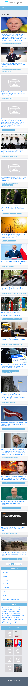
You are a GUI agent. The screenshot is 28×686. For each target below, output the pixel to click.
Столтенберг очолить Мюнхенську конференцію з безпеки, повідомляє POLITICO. (13, 65)
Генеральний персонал (7, 185)
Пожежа (4, 623)
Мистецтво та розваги (10, 580)
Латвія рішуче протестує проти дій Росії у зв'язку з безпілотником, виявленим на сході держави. (14, 424)
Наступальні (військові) (12, 318)
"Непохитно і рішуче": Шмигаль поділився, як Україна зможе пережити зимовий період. (13, 339)
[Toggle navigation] (3, 8)
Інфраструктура (12, 619)
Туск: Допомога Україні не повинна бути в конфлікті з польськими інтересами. (14, 262)
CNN (12, 98)
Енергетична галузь (16, 344)
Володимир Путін (12, 623)
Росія (8, 98)
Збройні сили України (12, 43)
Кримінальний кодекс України (14, 293)
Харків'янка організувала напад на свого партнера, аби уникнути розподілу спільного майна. (14, 288)
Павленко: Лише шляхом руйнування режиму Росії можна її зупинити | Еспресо (13, 503)
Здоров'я (5, 584)
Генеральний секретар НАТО (14, 69)
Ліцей (19, 43)
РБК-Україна (15, 457)
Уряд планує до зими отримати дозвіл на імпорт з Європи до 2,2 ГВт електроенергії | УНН (13, 236)
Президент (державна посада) (11, 611)
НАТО (8, 213)
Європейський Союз (8, 617)
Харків (23, 293)
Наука (5, 595)
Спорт (5, 591)
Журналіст (20, 619)
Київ (13, 266)
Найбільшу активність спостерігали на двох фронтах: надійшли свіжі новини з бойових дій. (13, 178)
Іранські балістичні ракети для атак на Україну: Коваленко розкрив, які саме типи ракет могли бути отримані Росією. (14, 478)
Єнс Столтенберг (6, 71)
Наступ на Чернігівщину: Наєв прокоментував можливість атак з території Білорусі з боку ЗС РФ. (12, 314)
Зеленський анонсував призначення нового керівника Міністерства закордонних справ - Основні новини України (13, 208)
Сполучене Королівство (14, 621)
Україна (12, 129)
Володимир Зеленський (16, 213)
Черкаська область (6, 372)
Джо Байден (13, 156)
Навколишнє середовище (11, 599)
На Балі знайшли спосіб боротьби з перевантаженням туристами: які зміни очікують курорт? (14, 93)
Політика (4, 43)
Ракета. (18, 609)
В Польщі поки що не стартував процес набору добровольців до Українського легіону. (13, 554)
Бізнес (5, 576)
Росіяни (15, 608)
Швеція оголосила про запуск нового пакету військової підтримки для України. (13, 528)
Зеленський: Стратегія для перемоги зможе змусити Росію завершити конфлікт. (13, 151)
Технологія (6, 587)
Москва (12, 402)
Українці (12, 609)
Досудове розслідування (13, 371)
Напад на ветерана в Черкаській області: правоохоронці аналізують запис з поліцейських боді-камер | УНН (14, 366)
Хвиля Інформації (15, 3)
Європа (9, 240)
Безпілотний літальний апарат (18, 429)
